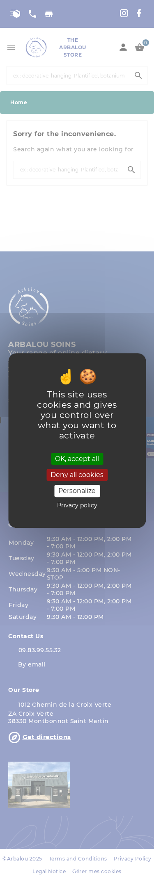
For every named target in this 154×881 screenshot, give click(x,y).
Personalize (77, 491)
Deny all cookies (77, 475)
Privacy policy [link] (77, 505)
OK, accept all (77, 459)
